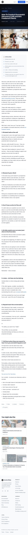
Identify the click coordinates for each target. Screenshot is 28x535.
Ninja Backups (18, 509)
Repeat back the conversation (11, 72)
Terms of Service (5, 517)
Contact (11, 532)
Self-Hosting (18, 504)
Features (17, 482)
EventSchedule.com (19, 507)
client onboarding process (8, 98)
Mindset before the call (10, 59)
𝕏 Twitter (8, 404)
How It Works (18, 486)
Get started (21, 1)
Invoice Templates (19, 490)
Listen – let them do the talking (11, 69)
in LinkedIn (14, 404)
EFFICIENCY (4, 11)
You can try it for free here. (9, 374)
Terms (3, 532)
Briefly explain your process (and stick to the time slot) (14, 67)
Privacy (7, 532)
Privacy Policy (5, 519)
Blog (6, 8)
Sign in (15, 1)
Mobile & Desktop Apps (20, 492)
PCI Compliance (5, 523)
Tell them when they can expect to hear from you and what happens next (14, 75)
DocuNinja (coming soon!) (20, 511)
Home (3, 8)
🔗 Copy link (5, 407)
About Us (17, 498)
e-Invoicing (17, 488)
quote (24, 292)
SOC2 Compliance (5, 521)
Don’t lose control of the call (11, 63)
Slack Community (5, 502)
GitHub (16, 502)
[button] (27, 2)
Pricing (16, 484)
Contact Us (17, 500)
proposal (18, 292)
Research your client (9, 61)
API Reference (5, 507)
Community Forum (5, 500)
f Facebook (21, 404)
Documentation (5, 498)
